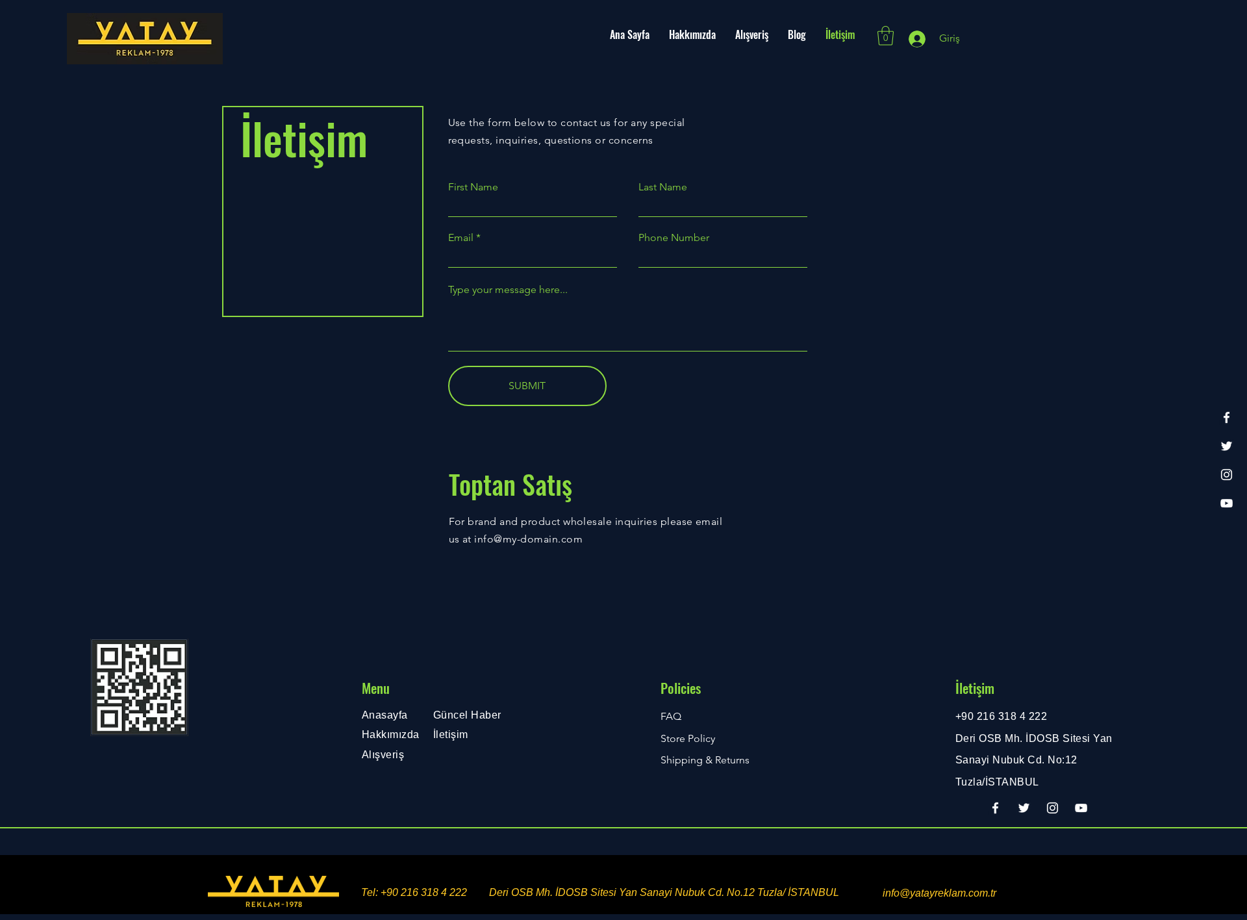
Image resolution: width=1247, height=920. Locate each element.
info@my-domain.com (528, 539)
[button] (885, 35)
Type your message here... (508, 290)
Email (460, 238)
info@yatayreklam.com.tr (939, 893)
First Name (473, 187)
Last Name (662, 187)
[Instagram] (1226, 474)
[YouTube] (1226, 503)
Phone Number (673, 238)
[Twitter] (1226, 446)
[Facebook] (1226, 417)
